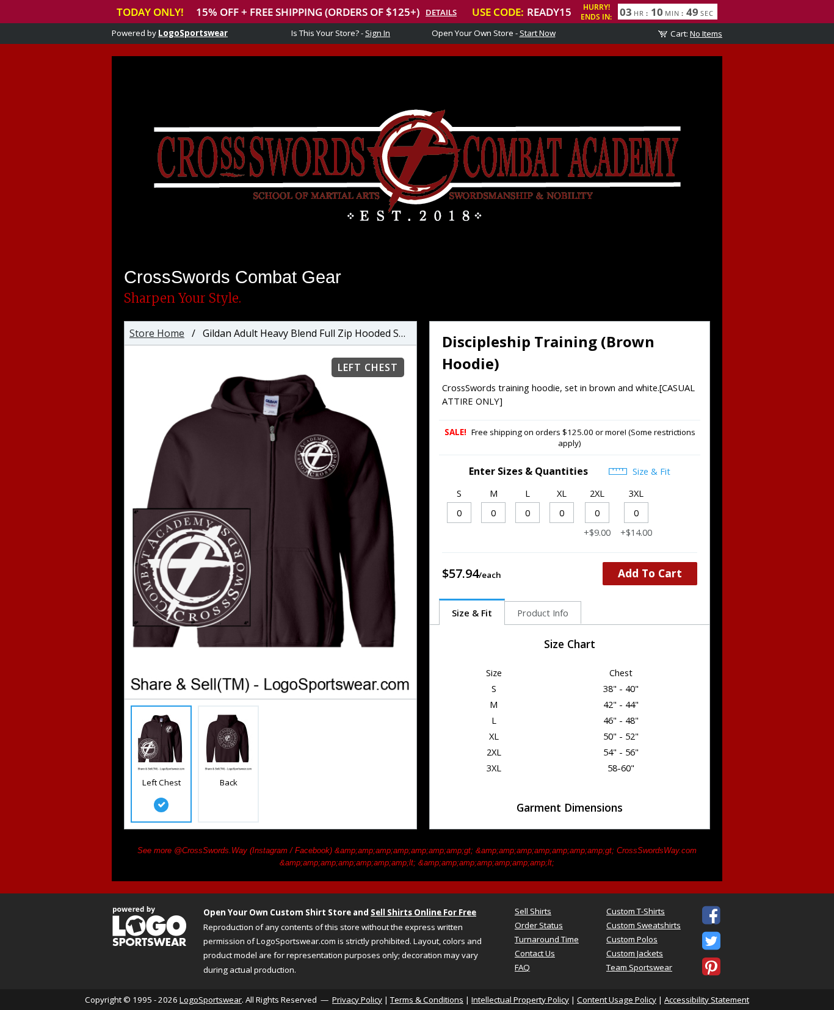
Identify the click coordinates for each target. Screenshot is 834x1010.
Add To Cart (650, 573)
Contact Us (535, 953)
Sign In (377, 32)
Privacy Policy (357, 999)
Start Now (538, 32)
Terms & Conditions (426, 999)
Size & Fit (650, 471)
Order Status (539, 925)
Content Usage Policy (616, 999)
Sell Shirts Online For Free (423, 912)
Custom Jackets (634, 953)
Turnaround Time (547, 939)
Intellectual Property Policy (520, 999)
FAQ (522, 967)
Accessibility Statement (706, 999)
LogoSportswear (193, 32)
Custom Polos (632, 939)
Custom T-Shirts (635, 911)
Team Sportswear (639, 967)
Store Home (156, 333)
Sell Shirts (533, 911)
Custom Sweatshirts (643, 925)
